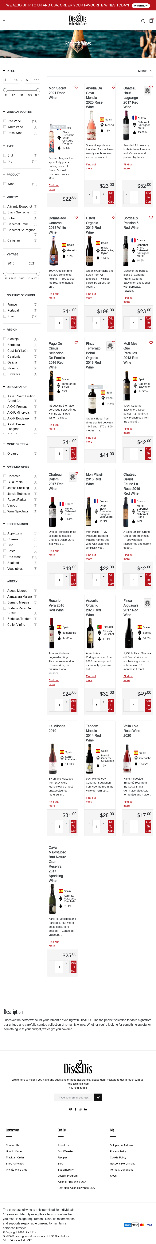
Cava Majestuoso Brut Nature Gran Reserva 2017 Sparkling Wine (57, 864)
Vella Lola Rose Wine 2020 (131, 730)
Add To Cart (111, 197)
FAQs (113, 1175)
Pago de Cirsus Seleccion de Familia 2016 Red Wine (57, 355)
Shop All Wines (15, 1163)
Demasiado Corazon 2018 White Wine (57, 225)
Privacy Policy (118, 1151)
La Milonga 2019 (57, 728)
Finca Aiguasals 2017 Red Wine (130, 608)
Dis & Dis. (31, 1232)
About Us (63, 1145)
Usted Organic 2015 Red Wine (93, 225)
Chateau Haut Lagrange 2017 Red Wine (130, 97)
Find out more (54, 187)
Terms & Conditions (121, 1169)
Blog (60, 1163)
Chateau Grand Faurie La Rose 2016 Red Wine (131, 483)
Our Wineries (66, 1151)
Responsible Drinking (122, 1163)
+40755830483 (78, 1087)
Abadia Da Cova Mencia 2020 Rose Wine (94, 97)
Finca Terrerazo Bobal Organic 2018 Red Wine (93, 355)
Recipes (63, 1157)
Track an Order (15, 1157)
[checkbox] (22, 121)
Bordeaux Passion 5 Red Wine (130, 223)
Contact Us (12, 1145)
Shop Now (141, 5)
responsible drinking (35, 1223)
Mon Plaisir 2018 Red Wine (94, 479)
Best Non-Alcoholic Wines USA (76, 1187)
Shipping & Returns (121, 1145)
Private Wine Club (16, 1169)
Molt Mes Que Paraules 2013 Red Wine (130, 352)
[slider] (5, 90)
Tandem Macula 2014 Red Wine (93, 733)
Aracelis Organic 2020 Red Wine (93, 608)
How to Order (14, 1151)
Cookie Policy (118, 1157)
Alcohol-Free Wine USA (72, 1181)
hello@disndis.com (78, 1083)
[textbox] (12, 80)
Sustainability (66, 1169)
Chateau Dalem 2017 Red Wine (56, 481)
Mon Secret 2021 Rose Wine (57, 93)
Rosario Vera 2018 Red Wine (56, 605)
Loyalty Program (68, 1175)
